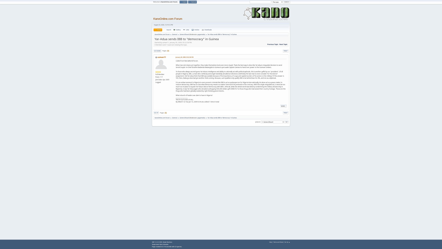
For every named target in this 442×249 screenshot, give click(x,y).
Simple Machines (167, 242)
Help (270, 242)
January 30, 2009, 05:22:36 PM (184, 57)
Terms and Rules (278, 242)
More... (283, 106)
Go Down (157, 51)
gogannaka (201, 34)
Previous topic (272, 44)
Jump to (257, 122)
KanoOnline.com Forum (167, 18)
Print (286, 51)
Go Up (156, 113)
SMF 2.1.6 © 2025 (157, 242)
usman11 (161, 57)
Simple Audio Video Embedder (160, 244)
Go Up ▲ (287, 242)
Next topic (283, 44)
